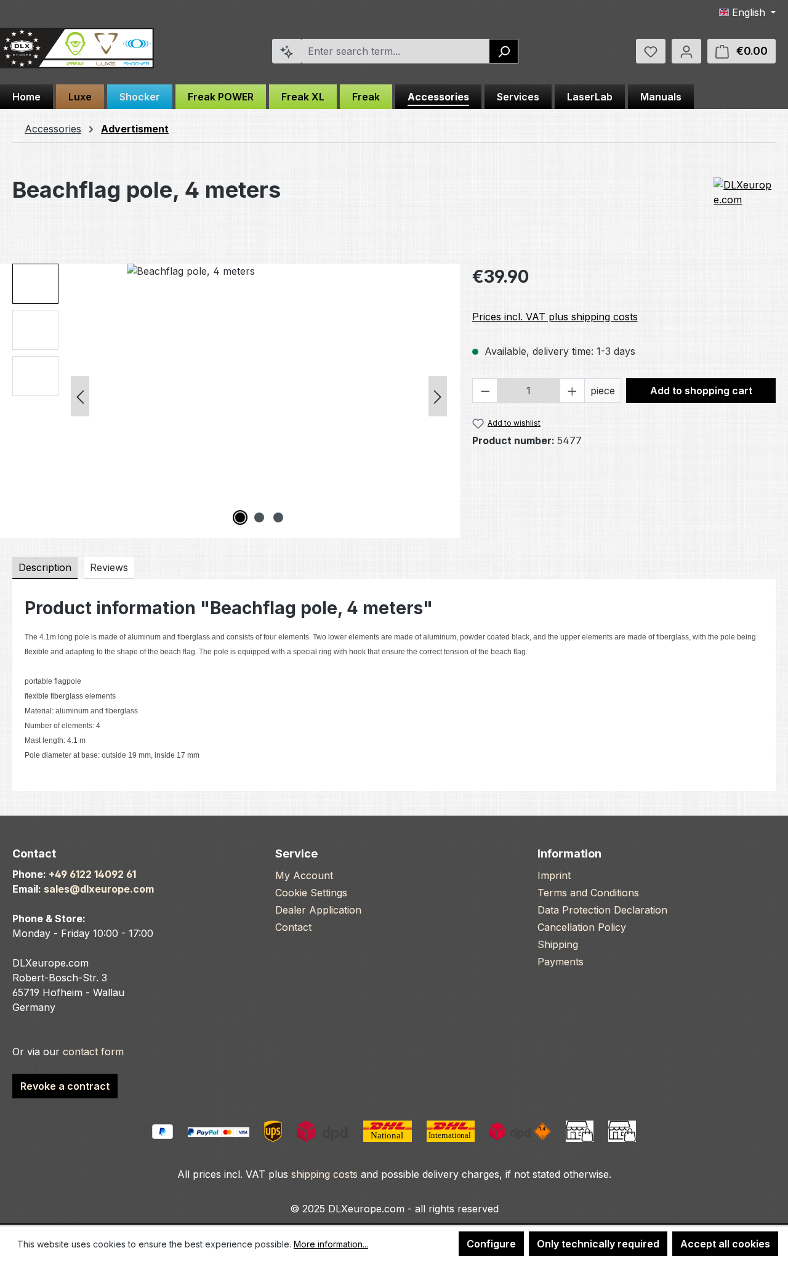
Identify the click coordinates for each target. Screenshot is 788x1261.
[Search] (503, 51)
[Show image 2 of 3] (259, 517)
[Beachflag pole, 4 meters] (259, 396)
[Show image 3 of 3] (278, 517)
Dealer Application (318, 910)
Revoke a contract (65, 1086)
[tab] (45, 568)
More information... (331, 1244)
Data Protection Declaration (602, 910)
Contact (293, 927)
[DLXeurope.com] (745, 208)
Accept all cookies (725, 1244)
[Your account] (686, 51)
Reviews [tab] (109, 567)
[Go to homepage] (77, 48)
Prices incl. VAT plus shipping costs (555, 316)
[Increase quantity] (572, 390)
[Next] (437, 396)
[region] (230, 396)
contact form (93, 1051)
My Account (304, 875)
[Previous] (80, 396)
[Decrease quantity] (485, 390)
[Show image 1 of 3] (240, 517)
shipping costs (324, 1174)
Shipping (557, 944)
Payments (560, 961)
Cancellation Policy (581, 927)
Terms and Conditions (588, 892)
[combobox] (396, 51)
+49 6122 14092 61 (92, 874)
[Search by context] (287, 51)
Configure (491, 1244)
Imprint (554, 875)
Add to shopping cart (701, 390)
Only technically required (598, 1244)
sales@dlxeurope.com (99, 889)
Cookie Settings (311, 892)
